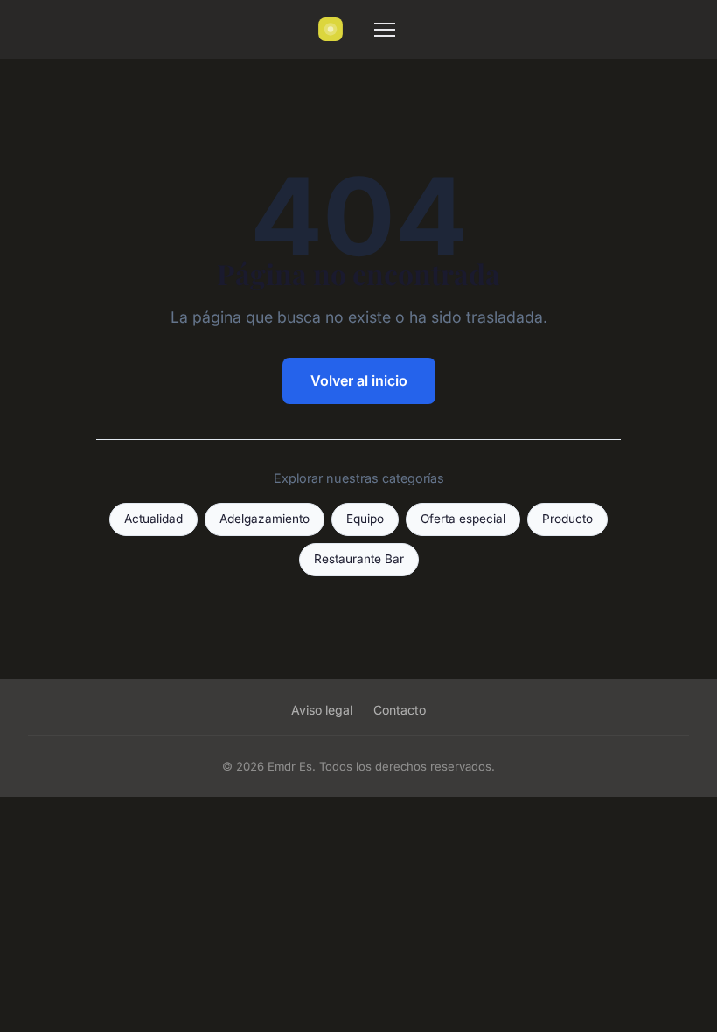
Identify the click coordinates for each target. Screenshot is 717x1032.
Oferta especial (463, 519)
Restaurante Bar (359, 559)
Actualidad (153, 519)
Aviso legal (321, 709)
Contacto (399, 709)
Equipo (365, 519)
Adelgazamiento (264, 519)
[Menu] (384, 30)
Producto (567, 519)
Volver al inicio (358, 380)
